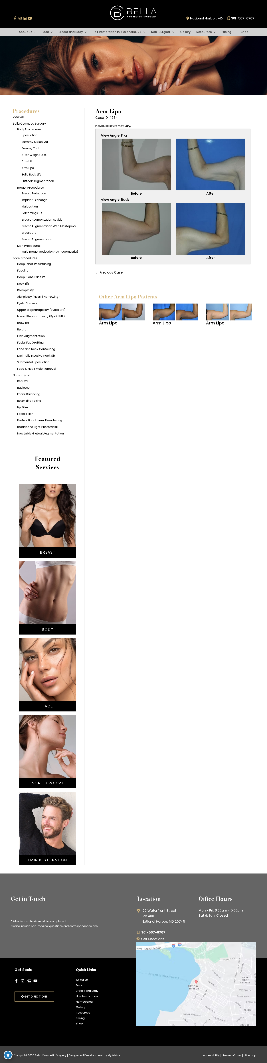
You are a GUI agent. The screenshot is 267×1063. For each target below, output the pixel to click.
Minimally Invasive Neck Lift (36, 356)
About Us (82, 980)
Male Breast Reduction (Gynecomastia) (49, 252)
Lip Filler (22, 407)
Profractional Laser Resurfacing (39, 420)
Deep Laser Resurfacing (34, 264)
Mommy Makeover (34, 142)
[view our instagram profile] (20, 18)
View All (18, 117)
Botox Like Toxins (29, 401)
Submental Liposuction (33, 362)
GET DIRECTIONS (36, 996)
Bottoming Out (32, 213)
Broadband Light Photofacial (37, 427)
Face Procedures (25, 258)
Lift (47, 520)
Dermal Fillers (47, 754)
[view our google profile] (25, 18)
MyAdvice (114, 1055)
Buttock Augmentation (37, 181)
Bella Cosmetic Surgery (29, 123)
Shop (79, 1023)
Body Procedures (29, 129)
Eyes (47, 681)
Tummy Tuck (30, 148)
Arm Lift (27, 161)
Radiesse (23, 388)
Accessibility (211, 1055)
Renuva (22, 381)
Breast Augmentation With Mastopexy (48, 226)
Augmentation (47, 515)
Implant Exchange (34, 200)
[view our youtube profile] (29, 18)
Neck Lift (23, 284)
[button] (34, 32)
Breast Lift (28, 233)
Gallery (80, 1007)
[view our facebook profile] (15, 18)
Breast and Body (87, 991)
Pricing (80, 1018)
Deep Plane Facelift (31, 277)
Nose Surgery (47, 664)
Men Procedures (29, 246)
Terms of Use (231, 1055)
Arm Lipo (27, 168)
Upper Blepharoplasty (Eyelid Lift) (41, 310)
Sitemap (250, 1055)
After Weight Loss (33, 155)
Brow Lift (23, 323)
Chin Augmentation (31, 336)
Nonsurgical (21, 375)
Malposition (29, 206)
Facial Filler (25, 414)
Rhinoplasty (25, 290)
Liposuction (29, 135)
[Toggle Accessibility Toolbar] (8, 1055)
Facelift (22, 270)
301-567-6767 (242, 18)
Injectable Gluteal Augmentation (40, 433)
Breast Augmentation (36, 239)
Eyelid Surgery (27, 303)
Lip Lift (21, 329)
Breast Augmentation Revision (42, 220)
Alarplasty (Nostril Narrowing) (38, 297)
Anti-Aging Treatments (48, 743)
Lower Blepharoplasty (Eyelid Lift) (41, 316)
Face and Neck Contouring (36, 349)
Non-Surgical (84, 1002)
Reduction (48, 526)
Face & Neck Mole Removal (36, 369)
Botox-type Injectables (48, 748)
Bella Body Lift (31, 174)
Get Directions (152, 939)
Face (79, 985)
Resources (83, 1012)
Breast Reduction (33, 193)
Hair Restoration (87, 996)
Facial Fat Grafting (30, 342)
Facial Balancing (28, 394)
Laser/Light (47, 759)
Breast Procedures (30, 188)
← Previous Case (109, 272)
